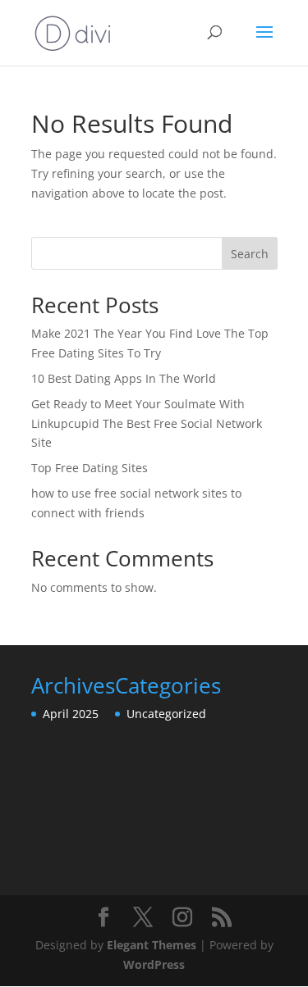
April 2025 (71, 713)
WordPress (154, 964)
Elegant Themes (151, 945)
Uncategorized (166, 713)
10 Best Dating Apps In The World (123, 378)
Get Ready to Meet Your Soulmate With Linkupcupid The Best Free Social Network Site (146, 423)
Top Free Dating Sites (89, 467)
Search (250, 254)
